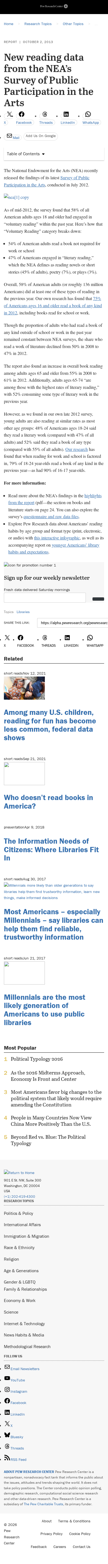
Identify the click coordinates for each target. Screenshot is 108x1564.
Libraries (23, 611)
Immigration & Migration (26, 1236)
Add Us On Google (41, 135)
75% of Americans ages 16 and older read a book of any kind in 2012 (53, 305)
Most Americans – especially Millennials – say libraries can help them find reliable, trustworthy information (53, 924)
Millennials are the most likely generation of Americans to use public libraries (44, 1009)
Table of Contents (23, 153)
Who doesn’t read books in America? (48, 802)
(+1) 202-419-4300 (19, 1196)
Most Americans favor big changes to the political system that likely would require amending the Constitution (56, 1098)
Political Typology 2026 (37, 1059)
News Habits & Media (24, 1335)
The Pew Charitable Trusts (43, 1504)
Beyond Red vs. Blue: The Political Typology (48, 1140)
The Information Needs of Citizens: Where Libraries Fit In (51, 849)
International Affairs (22, 1224)
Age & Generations (21, 1270)
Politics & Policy (18, 1213)
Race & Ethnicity (19, 1247)
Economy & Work (19, 1300)
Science (11, 1312)
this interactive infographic (57, 538)
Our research (76, 449)
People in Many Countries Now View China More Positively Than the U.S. (51, 1120)
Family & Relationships (25, 1289)
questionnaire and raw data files (51, 516)
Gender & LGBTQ (19, 1282)
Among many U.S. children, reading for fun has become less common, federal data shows (50, 724)
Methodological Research (27, 1346)
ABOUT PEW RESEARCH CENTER (29, 1471)
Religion (11, 1259)
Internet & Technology (24, 1323)
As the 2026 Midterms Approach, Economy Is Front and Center (48, 1076)
